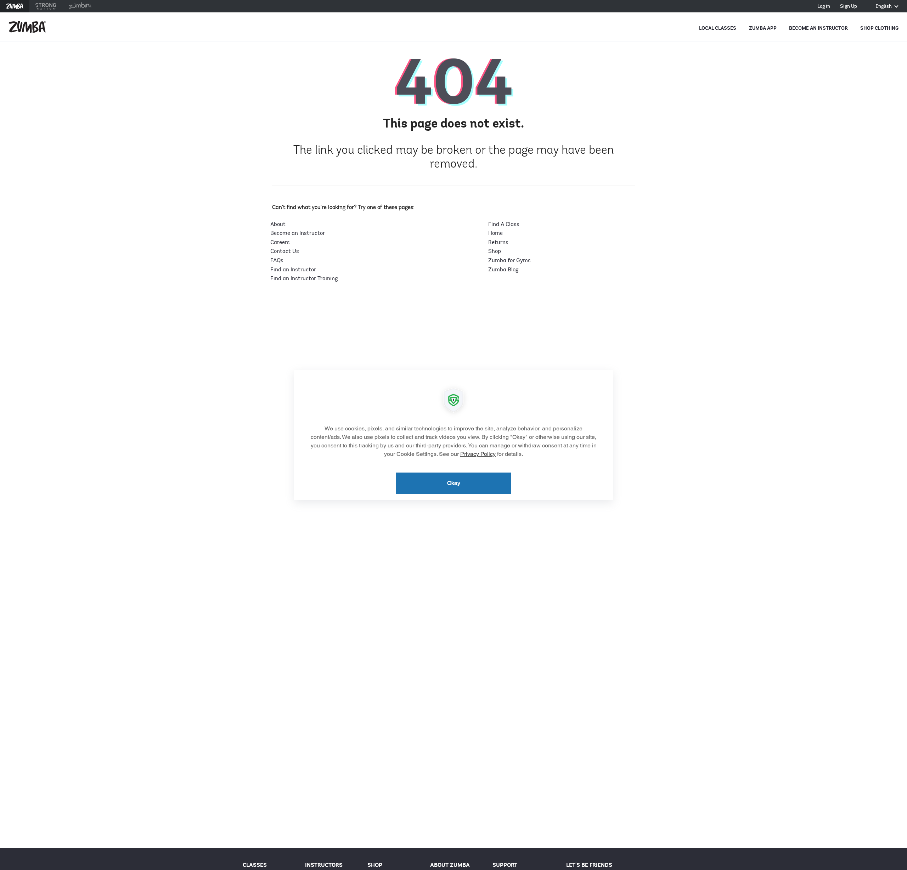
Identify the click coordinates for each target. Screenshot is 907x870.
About (278, 224)
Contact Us (284, 251)
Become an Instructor (818, 28)
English (884, 6)
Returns (498, 242)
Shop (494, 251)
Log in (823, 6)
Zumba (14, 6)
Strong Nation (45, 6)
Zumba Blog (503, 269)
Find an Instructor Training (304, 278)
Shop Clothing (879, 28)
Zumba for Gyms (509, 260)
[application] (453, 435)
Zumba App (763, 28)
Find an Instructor (293, 269)
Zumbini (80, 6)
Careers (280, 242)
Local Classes (717, 28)
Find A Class (503, 224)
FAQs (276, 260)
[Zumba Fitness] (27, 27)
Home (495, 233)
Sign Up (848, 6)
